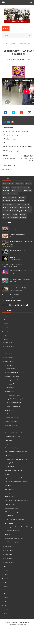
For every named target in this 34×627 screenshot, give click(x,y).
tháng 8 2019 (8, 358)
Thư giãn (21, 200)
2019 (5, 339)
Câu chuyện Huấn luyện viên (12, 436)
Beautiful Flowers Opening (17, 234)
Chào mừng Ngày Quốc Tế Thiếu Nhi (14, 538)
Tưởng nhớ (15, 207)
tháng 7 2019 (8, 361)
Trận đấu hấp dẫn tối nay (11, 512)
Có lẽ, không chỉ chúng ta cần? (13, 406)
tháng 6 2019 (8, 365)
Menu (6, 28)
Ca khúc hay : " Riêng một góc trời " (14, 542)
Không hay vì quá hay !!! (12, 151)
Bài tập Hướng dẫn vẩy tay (27, 159)
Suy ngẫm (22, 197)
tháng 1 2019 (8, 562)
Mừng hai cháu (9, 485)
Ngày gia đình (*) (9, 391)
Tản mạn (23, 207)
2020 (5, 335)
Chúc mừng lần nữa (10, 410)
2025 (5, 316)
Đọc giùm (15, 217)
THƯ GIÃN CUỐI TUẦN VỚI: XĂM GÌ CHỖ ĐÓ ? (19, 147)
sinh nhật (29, 211)
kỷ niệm (21, 211)
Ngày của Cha (8, 444)
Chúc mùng (16, 187)
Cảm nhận (6, 190)
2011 (5, 594)
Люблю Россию (14, 228)
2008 (5, 605)
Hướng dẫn (28, 190)
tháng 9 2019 (8, 354)
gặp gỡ (13, 211)
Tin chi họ (7, 414)
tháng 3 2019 (8, 554)
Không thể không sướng (11, 448)
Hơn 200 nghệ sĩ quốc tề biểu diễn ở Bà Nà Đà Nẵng (18, 527)
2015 (5, 578)
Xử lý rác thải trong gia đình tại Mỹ (12, 264)
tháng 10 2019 (8, 350)
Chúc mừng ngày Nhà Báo (12, 417)
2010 (5, 597)
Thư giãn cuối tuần (23, 59)
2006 (5, 613)
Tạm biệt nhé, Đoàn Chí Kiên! (10, 295)
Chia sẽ (29, 183)
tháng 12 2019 (8, 342)
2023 (5, 323)
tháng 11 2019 (8, 346)
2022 (5, 327)
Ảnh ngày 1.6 (8, 534)
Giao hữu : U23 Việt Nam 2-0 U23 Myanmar (16, 481)
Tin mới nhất (8, 455)
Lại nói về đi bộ (9, 523)
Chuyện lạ (6, 187)
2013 (5, 586)
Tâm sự (6, 207)
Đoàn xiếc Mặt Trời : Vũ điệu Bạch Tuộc (17, 131)
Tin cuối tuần (8, 440)
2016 (5, 574)
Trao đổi (27, 204)
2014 (5, 582)
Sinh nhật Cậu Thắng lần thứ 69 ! (19, 288)
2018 (5, 567)
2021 (5, 331)
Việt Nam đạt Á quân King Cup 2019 (14, 470)
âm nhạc (23, 214)
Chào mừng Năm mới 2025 (18, 250)
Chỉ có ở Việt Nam (11, 139)
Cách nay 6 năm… (9, 493)
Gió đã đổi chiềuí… (10, 497)
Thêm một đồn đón (9, 158)
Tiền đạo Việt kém (9, 466)
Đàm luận (6, 217)
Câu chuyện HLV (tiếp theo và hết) (13, 433)
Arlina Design (21, 624)
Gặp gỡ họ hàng (17, 190)
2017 (5, 570)
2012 (5, 590)
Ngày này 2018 (9, 463)
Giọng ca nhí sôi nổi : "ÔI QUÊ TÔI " (14, 478)
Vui (30, 207)
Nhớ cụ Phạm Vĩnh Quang (10, 194)
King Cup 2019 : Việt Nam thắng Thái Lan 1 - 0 (16, 500)
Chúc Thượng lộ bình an (11, 425)
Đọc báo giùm (8, 474)
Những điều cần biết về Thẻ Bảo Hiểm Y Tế (16, 459)
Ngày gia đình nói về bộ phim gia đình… (15, 399)
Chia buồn (12, 257)
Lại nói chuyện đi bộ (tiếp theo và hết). (15, 519)
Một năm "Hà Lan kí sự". (11, 508)
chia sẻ (6, 211)
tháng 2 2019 (8, 558)
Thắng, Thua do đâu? (10, 504)
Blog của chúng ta (8, 183)
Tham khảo (7, 200)
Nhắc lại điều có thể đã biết (12, 530)
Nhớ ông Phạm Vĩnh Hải (10, 197)
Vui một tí (7, 429)
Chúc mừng (26, 187)
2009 (5, 601)
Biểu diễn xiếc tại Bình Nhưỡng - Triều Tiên (16, 451)
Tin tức (19, 204)
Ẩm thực (23, 217)
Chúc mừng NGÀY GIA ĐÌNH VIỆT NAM (14, 380)
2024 (5, 320)
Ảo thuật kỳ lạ (10, 143)
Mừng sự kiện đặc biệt (10, 489)
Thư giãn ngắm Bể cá (12, 135)
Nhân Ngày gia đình (10, 384)
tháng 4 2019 (8, 550)
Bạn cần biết (20, 183)
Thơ (15, 200)
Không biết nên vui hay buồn (12, 395)
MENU (30, 2)
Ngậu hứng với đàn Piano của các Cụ (14, 372)
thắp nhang (7, 214)
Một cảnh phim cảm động (11, 421)
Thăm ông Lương (9, 387)
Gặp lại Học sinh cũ (10, 515)
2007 (5, 609)
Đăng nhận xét (7, 169)
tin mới (15, 214)
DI (4, 119)
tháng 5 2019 (8, 546)
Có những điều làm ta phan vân (13, 402)
